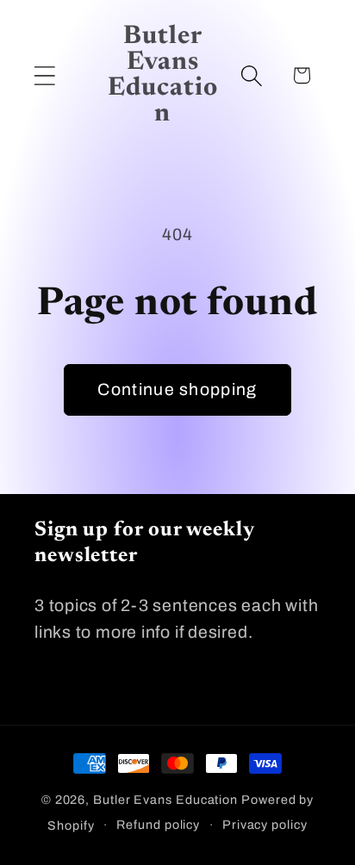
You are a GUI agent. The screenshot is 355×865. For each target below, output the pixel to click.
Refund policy (158, 824)
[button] (44, 75)
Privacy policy (265, 824)
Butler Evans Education (165, 799)
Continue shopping (177, 389)
